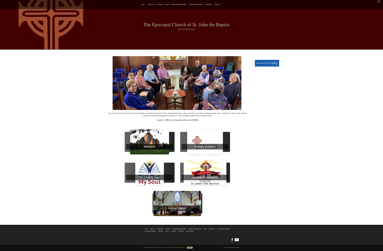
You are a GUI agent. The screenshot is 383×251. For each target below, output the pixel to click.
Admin (189, 247)
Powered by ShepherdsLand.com (231, 247)
